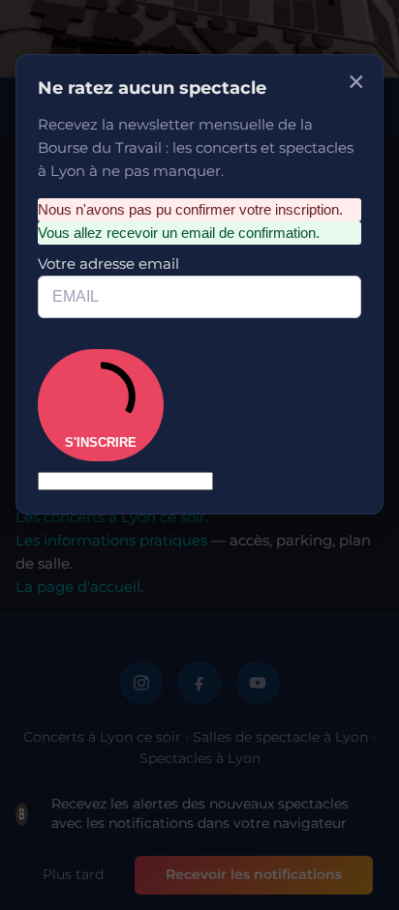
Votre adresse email (126, 218)
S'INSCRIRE (116, 341)
